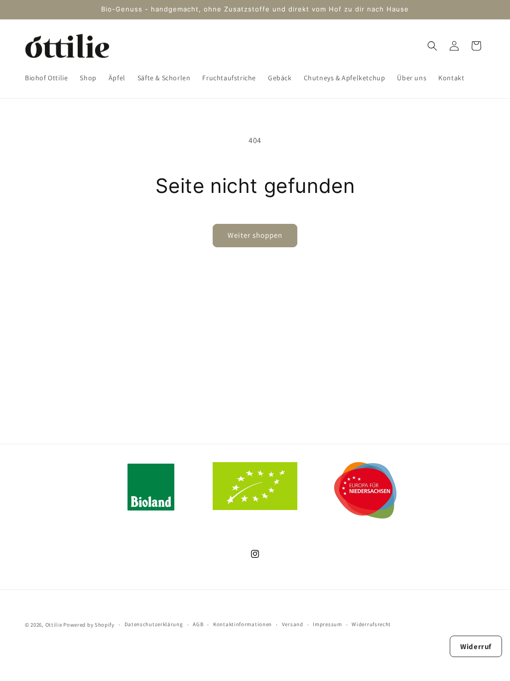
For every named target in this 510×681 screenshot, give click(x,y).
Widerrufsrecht (371, 624)
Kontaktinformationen (242, 624)
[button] (432, 46)
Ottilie (53, 624)
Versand (292, 624)
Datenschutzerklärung (154, 624)
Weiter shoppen (255, 235)
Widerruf (476, 646)
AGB (198, 624)
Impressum (327, 624)
